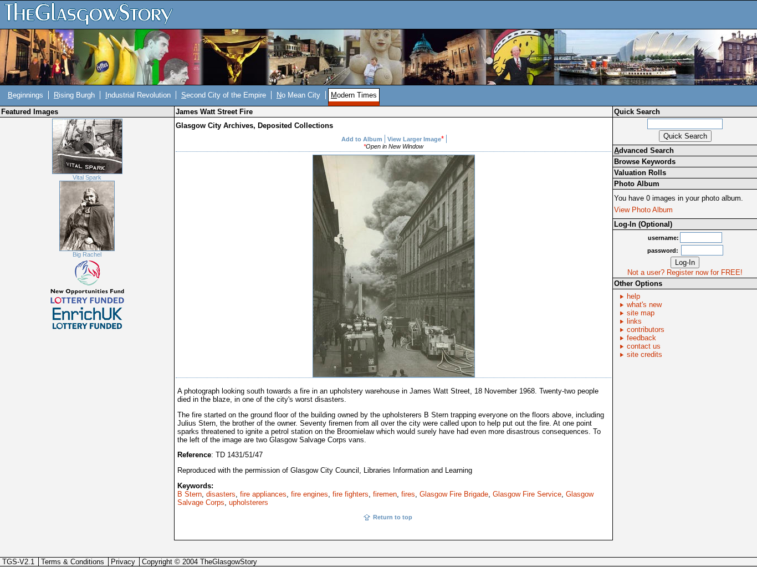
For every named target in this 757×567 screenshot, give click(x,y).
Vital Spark (87, 177)
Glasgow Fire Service (527, 494)
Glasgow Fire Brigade (454, 494)
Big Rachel (87, 254)
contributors (645, 329)
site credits (644, 354)
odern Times (354, 95)
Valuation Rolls (640, 172)
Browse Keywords (645, 161)
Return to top (392, 517)
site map (640, 313)
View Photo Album (643, 210)
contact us (644, 346)
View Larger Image (414, 139)
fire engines (309, 494)
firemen (385, 494)
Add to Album (361, 139)
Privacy (123, 562)
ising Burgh (74, 95)
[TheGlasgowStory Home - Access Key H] (92, 14)
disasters (221, 494)
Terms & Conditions (72, 562)
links (634, 321)
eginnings (25, 95)
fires (408, 494)
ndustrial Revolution (138, 95)
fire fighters (351, 494)
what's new (644, 304)
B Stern (189, 494)
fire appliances (263, 494)
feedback (641, 338)
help (633, 296)
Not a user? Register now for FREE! (685, 272)
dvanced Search (644, 150)
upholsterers (248, 502)
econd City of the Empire (223, 95)
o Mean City (298, 95)
